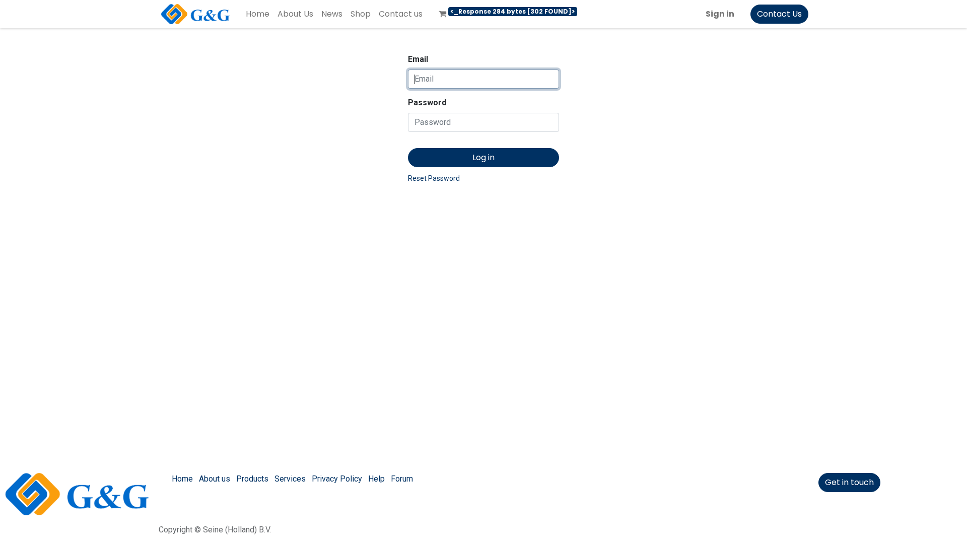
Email (418, 59)
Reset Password (434, 178)
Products (252, 479)
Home (182, 479)
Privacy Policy (337, 479)
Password (427, 102)
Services (290, 479)
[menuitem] (257, 14)
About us (214, 479)
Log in (483, 157)
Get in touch (849, 482)
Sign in (720, 14)
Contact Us (779, 14)
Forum (402, 479)
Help (376, 479)
